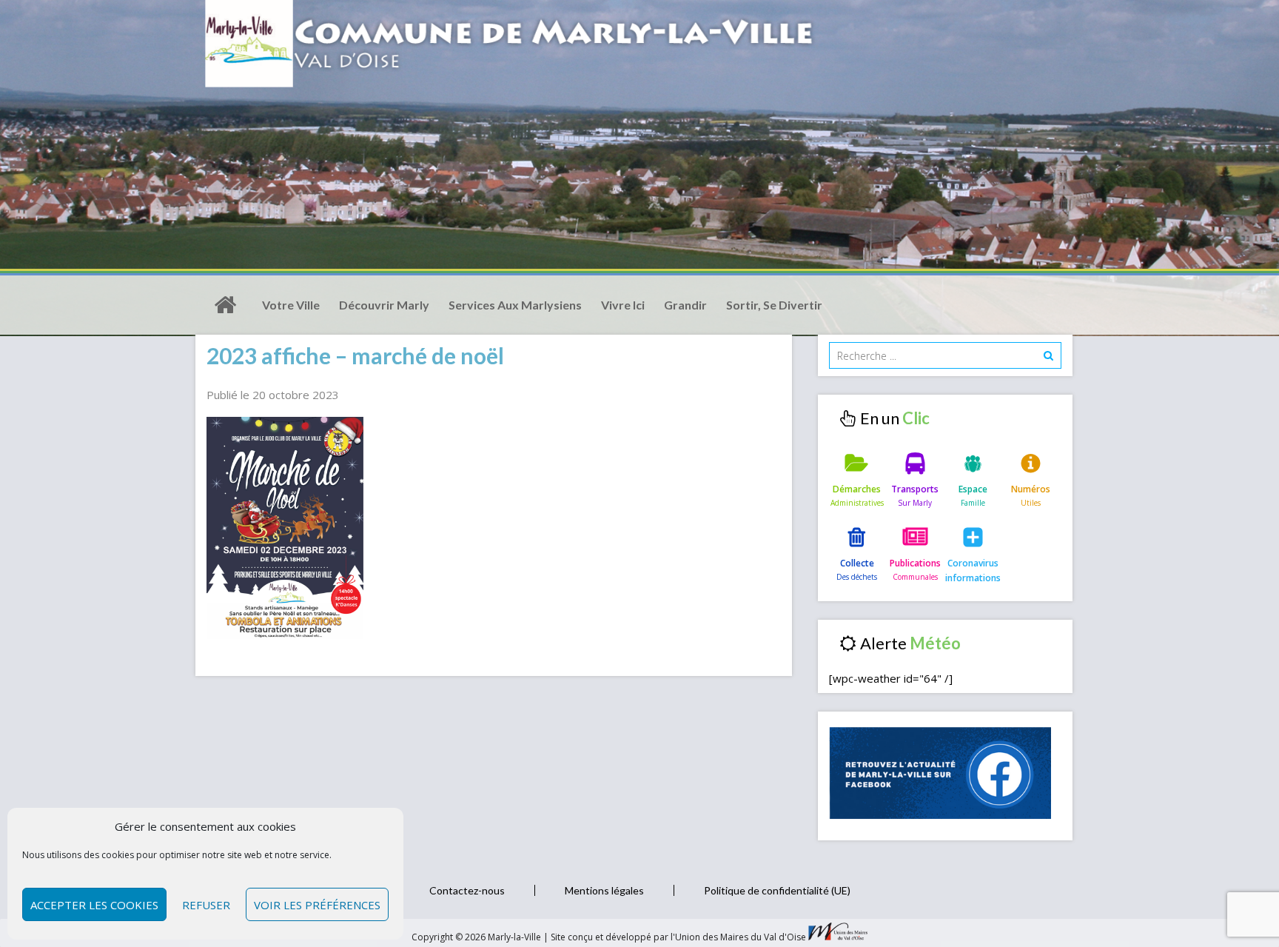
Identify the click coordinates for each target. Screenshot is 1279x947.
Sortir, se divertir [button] (774, 305)
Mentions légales (604, 890)
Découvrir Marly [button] (384, 305)
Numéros (1030, 489)
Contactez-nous (467, 890)
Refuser (206, 904)
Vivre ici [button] (623, 305)
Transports (915, 489)
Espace (973, 489)
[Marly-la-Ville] (225, 305)
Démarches (857, 489)
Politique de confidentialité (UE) (777, 890)
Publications (915, 563)
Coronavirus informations (973, 570)
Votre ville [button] (291, 305)
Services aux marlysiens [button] (515, 305)
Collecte (857, 563)
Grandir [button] (685, 305)
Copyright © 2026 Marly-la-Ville (477, 937)
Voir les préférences (317, 904)
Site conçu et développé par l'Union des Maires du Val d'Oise (678, 937)
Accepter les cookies (94, 904)
